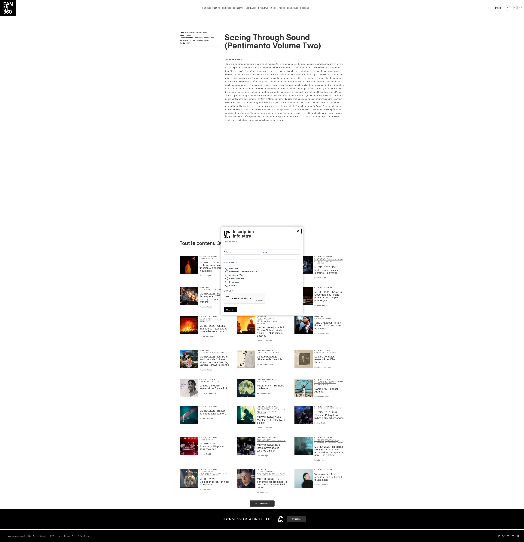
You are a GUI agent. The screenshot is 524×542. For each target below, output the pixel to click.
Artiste (232, 285)
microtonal (262, 320)
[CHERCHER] (507, 8)
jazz (222, 352)
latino (203, 352)
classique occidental (325, 261)
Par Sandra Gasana (321, 333)
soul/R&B (218, 289)
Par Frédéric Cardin (264, 393)
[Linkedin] (518, 536)
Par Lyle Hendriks (321, 485)
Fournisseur (234, 282)
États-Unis (189, 32)
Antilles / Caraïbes (323, 318)
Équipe (67, 536)
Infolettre (59, 536)
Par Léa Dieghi (205, 276)
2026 (264, 381)
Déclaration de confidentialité (19, 536)
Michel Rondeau (235, 60)
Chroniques (292, 8)
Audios (273, 8)
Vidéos (282, 8)
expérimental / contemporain (328, 259)
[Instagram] (517, 8)
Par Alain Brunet (320, 278)
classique (319, 263)
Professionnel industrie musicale (243, 272)
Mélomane (233, 268)
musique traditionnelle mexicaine (268, 412)
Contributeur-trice (236, 278)
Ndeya (188, 35)
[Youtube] (520, 8)
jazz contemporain (201, 40)
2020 (188, 43)
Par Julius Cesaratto (207, 336)
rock (273, 318)
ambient (198, 38)
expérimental (185, 40)
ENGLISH (498, 8)
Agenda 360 (251, 8)
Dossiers (304, 8)
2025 (277, 352)
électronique (209, 38)
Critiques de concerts (232, 8)
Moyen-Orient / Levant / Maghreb (211, 320)
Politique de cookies (40, 536)
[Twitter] (508, 536)
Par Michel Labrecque (265, 364)
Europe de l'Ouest (266, 352)
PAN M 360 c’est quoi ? (81, 536)
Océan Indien (334, 408)
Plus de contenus (262, 503)
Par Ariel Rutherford (321, 305)
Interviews (263, 8)
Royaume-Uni (201, 32)
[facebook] (514, 8)
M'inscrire (296, 519)
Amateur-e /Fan (236, 275)
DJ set (260, 471)
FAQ (52, 536)
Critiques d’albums (211, 8)
